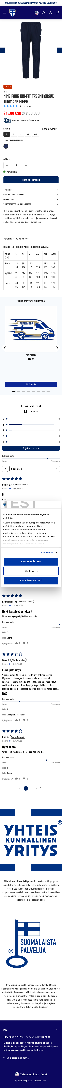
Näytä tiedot (47, 552)
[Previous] (5, 348)
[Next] (57, 348)
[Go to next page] (41, 788)
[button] (4, 12)
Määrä (6, 159)
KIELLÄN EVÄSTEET (31, 580)
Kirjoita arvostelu (31, 448)
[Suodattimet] (5, 469)
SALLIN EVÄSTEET (31, 561)
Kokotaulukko (49, 128)
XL (28, 134)
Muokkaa (29, 571)
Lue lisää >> (52, 2)
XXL (35, 134)
